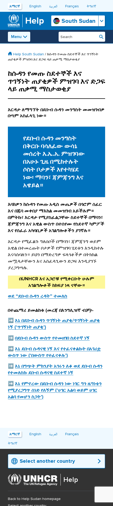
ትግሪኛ (91, 6)
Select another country (47, 461)
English (35, 6)
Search (101, 37)
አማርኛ (14, 6)
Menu (16, 36)
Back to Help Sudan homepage (34, 499)
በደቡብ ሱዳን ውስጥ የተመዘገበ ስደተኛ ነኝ (52, 338)
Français (72, 6)
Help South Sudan (28, 54)
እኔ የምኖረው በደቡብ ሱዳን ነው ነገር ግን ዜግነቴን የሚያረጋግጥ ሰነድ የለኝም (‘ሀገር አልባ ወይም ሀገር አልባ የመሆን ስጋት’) (55, 390)
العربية (53, 6)
